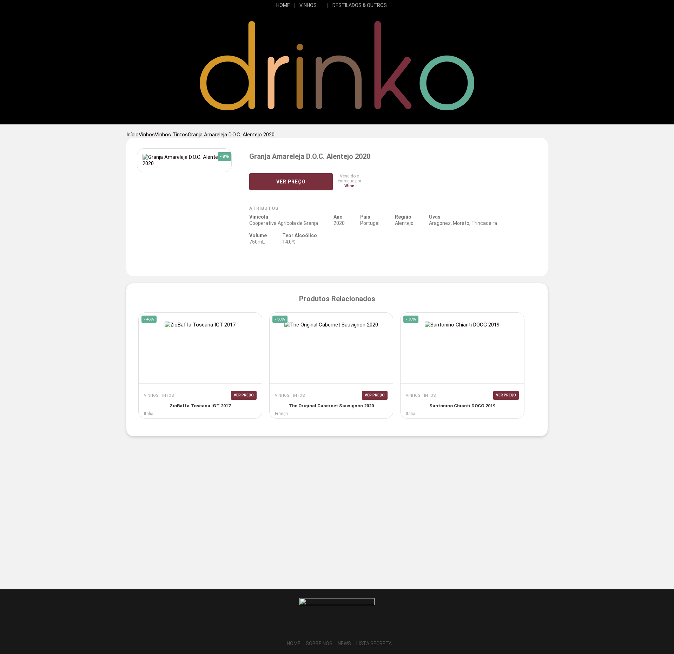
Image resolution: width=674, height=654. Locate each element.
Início (132, 134)
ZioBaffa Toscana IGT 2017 (200, 405)
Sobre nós (319, 643)
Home (283, 5)
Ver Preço (291, 181)
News (344, 643)
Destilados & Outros (359, 5)
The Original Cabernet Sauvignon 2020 (331, 405)
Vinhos (308, 5)
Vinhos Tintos (171, 134)
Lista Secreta (374, 643)
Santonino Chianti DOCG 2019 (462, 405)
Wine (349, 185)
